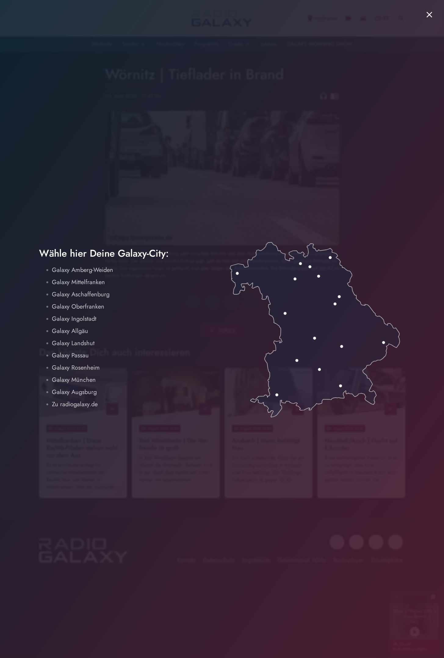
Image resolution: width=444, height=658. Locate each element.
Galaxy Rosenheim (76, 367)
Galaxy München (74, 379)
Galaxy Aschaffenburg (81, 294)
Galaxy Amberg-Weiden (82, 270)
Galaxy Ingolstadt (74, 318)
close (429, 15)
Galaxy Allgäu (70, 331)
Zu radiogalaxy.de (75, 404)
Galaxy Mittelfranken (78, 282)
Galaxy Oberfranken (78, 306)
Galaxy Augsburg (74, 392)
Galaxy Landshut (73, 343)
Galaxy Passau (70, 355)
